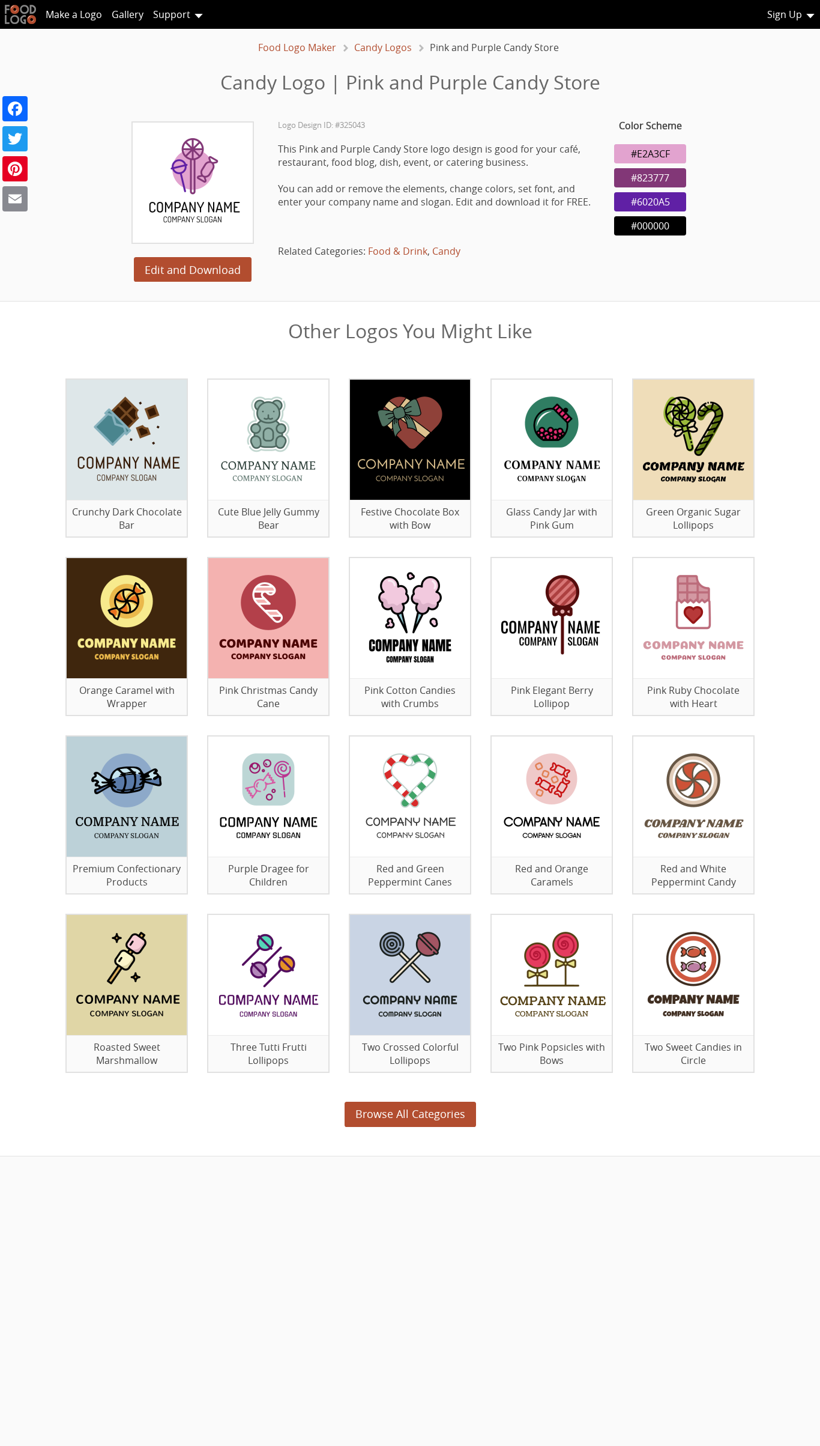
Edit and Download (193, 270)
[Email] (15, 199)
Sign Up (784, 14)
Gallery (127, 14)
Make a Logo (74, 14)
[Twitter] (15, 139)
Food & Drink (397, 251)
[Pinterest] (15, 169)
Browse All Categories (410, 1114)
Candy (446, 251)
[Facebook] (15, 109)
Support (171, 14)
